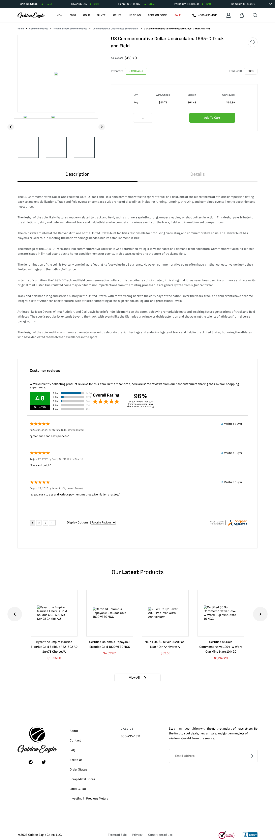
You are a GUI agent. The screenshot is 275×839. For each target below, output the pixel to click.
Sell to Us (76, 760)
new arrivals (208, 733)
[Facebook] (31, 762)
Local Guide (78, 789)
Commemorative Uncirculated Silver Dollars (116, 28)
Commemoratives (38, 28)
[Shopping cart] (241, 15)
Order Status (78, 770)
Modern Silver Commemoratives (70, 28)
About (74, 731)
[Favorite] (252, 42)
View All (134, 678)
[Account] (228, 15)
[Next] (101, 127)
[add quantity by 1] (149, 118)
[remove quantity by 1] (136, 118)
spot (187, 733)
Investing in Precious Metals (89, 799)
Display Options (77, 522)
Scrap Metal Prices (82, 779)
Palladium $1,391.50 (193, 4)
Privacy (137, 835)
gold (215, 729)
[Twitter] (44, 762)
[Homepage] (31, 15)
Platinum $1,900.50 (136, 4)
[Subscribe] (251, 756)
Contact (75, 740)
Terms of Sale (117, 835)
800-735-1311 (130, 736)
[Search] (255, 15)
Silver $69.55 (85, 4)
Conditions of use (160, 835)
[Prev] (10, 127)
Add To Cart (212, 118)
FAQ (72, 750)
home (21, 28)
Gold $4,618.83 (36, 4)
